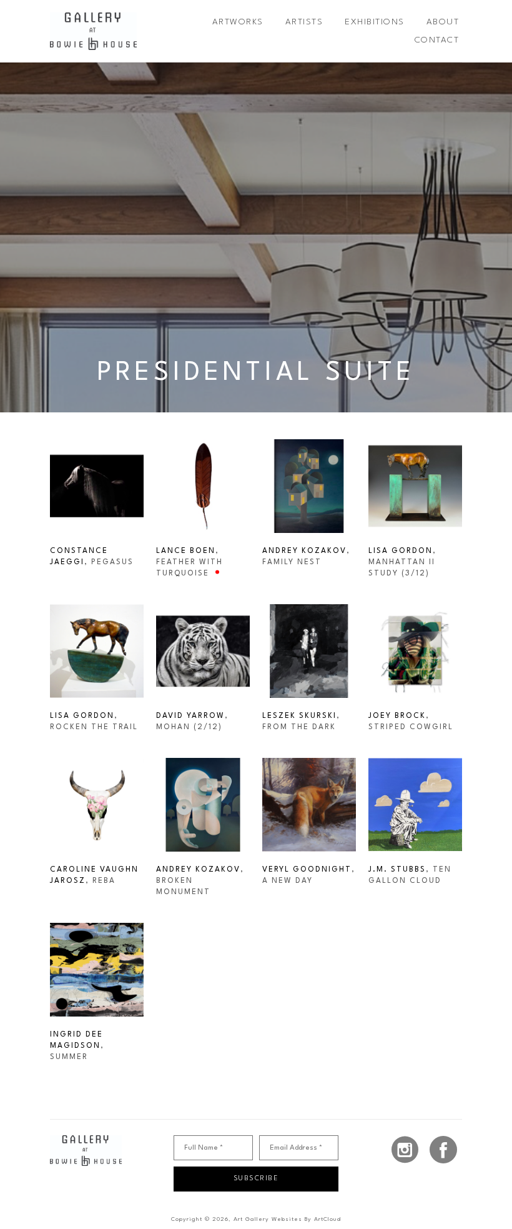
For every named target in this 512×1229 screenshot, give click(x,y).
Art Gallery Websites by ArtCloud (287, 1219)
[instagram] (405, 1150)
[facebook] (443, 1150)
